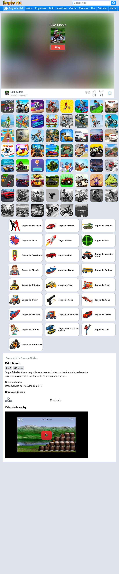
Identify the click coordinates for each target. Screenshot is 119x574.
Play (58, 47)
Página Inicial (16, 8)
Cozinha (102, 8)
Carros (72, 8)
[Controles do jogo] (87, 93)
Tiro (93, 8)
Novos (29, 8)
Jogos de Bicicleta (29, 358)
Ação (51, 8)
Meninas (83, 8)
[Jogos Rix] (12, 2)
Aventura (61, 8)
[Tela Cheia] (109, 93)
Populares (40, 8)
